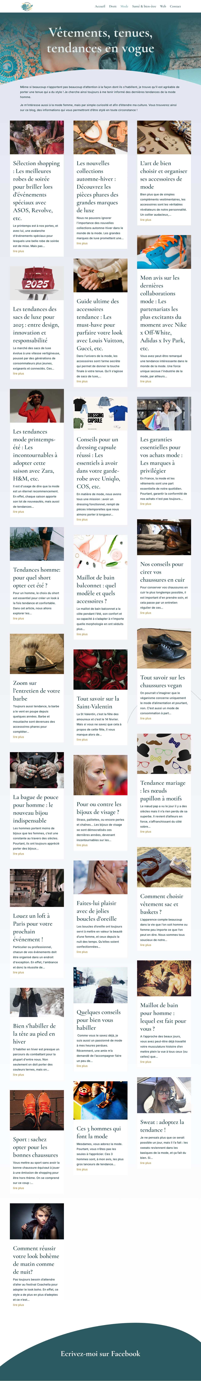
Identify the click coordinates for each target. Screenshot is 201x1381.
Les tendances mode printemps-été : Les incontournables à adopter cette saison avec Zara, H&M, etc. (35, 455)
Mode (124, 6)
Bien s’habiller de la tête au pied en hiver (34, 1033)
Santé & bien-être (144, 6)
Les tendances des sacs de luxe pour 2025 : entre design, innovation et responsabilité (36, 324)
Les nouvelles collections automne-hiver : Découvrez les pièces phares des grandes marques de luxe (97, 186)
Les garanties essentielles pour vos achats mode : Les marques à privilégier (161, 455)
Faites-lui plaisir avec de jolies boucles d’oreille (97, 910)
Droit (113, 6)
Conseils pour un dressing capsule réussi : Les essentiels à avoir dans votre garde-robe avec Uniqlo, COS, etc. (98, 463)
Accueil (100, 6)
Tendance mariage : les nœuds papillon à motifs (162, 790)
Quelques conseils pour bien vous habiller (99, 1019)
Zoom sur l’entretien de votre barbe (36, 690)
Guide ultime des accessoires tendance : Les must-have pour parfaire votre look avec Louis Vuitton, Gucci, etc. (100, 324)
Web (163, 6)
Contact (175, 6)
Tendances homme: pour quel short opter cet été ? (36, 577)
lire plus (18, 251)
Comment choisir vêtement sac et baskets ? (161, 904)
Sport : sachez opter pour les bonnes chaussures (35, 1147)
